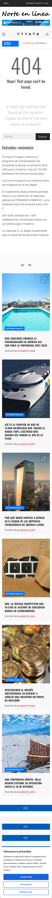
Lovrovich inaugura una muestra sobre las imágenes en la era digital (25, 182)
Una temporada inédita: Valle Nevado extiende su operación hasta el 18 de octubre (23, 783)
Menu (6, 3)
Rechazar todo (26, 892)
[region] (26, 872)
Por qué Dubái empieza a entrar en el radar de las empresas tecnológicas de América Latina (25, 521)
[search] (47, 34)
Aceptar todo (26, 877)
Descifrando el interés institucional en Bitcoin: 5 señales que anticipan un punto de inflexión (24, 695)
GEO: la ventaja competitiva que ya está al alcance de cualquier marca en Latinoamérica (25, 607)
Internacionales (14, 328)
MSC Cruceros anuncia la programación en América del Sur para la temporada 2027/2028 (26, 342)
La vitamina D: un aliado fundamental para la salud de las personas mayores (25, 233)
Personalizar (26, 884)
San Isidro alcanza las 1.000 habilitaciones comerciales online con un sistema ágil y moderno (24, 219)
